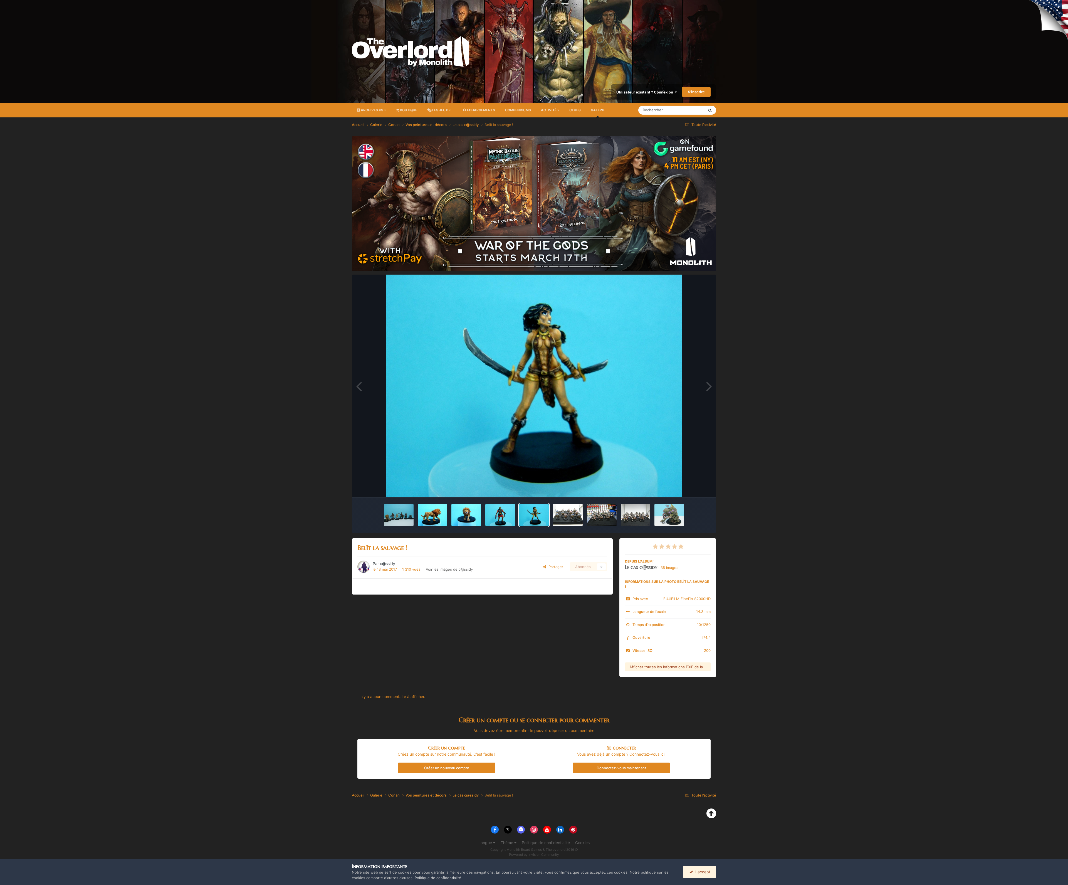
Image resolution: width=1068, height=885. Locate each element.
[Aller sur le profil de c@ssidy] (363, 567)
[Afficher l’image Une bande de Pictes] (636, 515)
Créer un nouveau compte (446, 768)
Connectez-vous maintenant (621, 768)
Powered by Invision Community (534, 854)
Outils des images (688, 487)
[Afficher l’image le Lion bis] (433, 515)
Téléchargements (478, 110)
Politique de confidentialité (546, 842)
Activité (549, 110)
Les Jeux (440, 110)
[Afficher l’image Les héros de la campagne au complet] (399, 515)
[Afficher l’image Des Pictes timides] (568, 515)
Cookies (582, 842)
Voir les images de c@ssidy (449, 569)
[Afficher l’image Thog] (669, 515)
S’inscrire (696, 92)
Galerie (598, 110)
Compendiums (518, 110)
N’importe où (686, 110)
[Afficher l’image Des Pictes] (602, 515)
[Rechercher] (710, 110)
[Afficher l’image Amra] (500, 515)
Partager (554, 566)
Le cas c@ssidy (641, 567)
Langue (485, 842)
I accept (701, 871)
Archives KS (372, 110)
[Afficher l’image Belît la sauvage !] (534, 515)
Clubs (575, 110)
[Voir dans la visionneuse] (534, 386)
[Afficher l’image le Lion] (466, 515)
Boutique (408, 110)
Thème (507, 842)
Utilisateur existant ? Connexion (645, 92)
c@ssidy (387, 563)
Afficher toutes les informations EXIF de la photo (670, 667)
